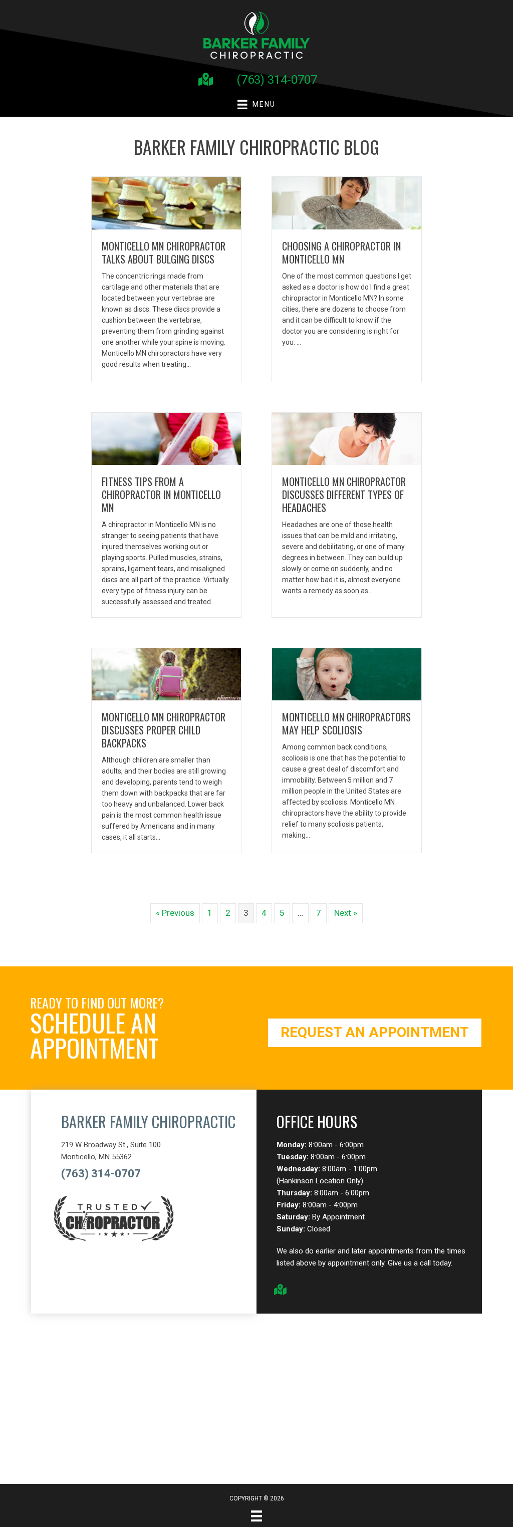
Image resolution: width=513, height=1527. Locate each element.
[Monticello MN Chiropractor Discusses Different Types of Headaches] (346, 438)
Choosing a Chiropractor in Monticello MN (341, 252)
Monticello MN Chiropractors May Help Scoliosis (346, 723)
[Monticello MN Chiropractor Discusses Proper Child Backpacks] (166, 674)
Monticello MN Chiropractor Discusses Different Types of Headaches (344, 494)
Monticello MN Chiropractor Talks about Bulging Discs (163, 252)
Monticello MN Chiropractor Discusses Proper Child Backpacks (163, 729)
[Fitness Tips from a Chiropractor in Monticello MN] (166, 438)
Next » (345, 913)
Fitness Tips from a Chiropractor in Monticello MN (161, 494)
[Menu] (256, 1515)
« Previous (175, 913)
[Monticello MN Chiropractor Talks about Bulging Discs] (166, 202)
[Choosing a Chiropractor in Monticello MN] (346, 202)
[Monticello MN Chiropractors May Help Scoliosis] (346, 674)
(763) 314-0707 (276, 80)
